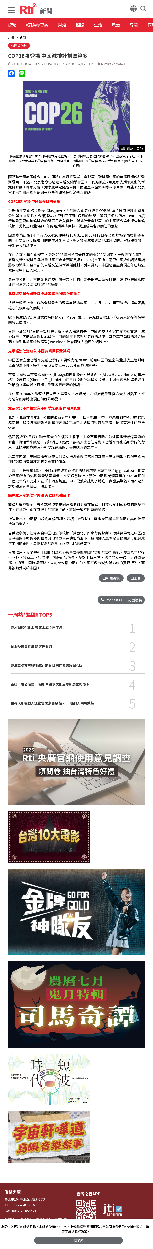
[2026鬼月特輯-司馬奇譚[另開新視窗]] (76, 1007)
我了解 (79, 1240)
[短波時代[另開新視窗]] (49, 1082)
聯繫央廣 (13, 1192)
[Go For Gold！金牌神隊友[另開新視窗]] (76, 915)
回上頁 (136, 578)
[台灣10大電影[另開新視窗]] (49, 840)
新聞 (22, 37)
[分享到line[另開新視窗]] (22, 73)
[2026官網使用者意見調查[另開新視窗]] (76, 765)
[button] (11, 10)
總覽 (12, 25)
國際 (80, 25)
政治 (116, 25)
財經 (62, 25)
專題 (134, 25)
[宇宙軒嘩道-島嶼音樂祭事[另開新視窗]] (49, 1140)
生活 (98, 25)
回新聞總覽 (111, 578)
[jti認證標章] (113, 1210)
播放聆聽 (20, 45)
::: (9, 37)
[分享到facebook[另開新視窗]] (11, 73)
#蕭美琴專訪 (37, 25)
